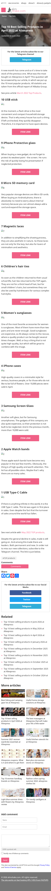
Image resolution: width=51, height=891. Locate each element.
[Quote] (15, 832)
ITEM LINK (25, 131)
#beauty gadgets (44, 3)
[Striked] (12, 832)
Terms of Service (10, 867)
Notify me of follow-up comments (16, 853)
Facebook (26, 592)
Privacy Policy (45, 865)
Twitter (26, 599)
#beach (31, 3)
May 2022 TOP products (33, 532)
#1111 (3, 3)
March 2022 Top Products (29, 93)
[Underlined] (8, 832)
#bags (23, 3)
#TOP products (9, 558)
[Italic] (5, 832)
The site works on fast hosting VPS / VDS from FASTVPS (24, 880)
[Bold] (2, 832)
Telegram (26, 59)
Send (5, 860)
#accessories (13, 3)
